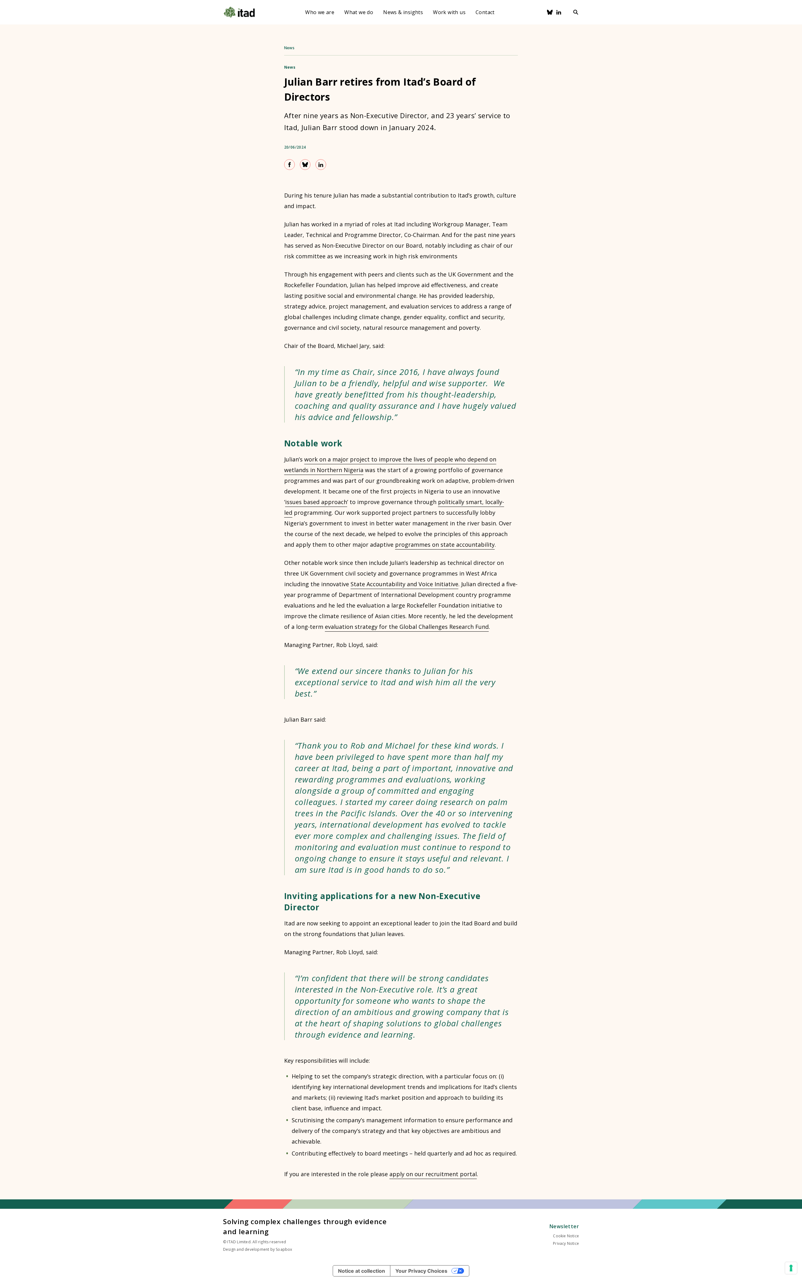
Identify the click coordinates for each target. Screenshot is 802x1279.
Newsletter (564, 1226)
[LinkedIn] (559, 12)
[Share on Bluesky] (305, 164)
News (289, 47)
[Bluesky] (550, 12)
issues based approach (316, 502)
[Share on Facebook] (289, 164)
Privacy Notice (566, 1243)
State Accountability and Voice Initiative (404, 584)
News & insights (403, 12)
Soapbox (284, 1249)
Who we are (319, 12)
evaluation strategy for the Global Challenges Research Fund (407, 626)
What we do (358, 12)
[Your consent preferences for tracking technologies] (791, 1268)
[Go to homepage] (239, 12)
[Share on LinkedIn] (320, 164)
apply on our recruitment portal (433, 1174)
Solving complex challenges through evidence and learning (305, 1226)
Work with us (449, 12)
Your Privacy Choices (421, 1271)
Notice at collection (361, 1271)
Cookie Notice (566, 1236)
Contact (485, 12)
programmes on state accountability (445, 544)
